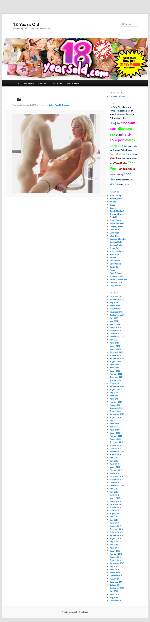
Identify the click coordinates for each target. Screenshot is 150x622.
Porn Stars (42, 83)
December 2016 (116, 529)
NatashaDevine (116, 245)
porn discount (118, 154)
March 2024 (115, 324)
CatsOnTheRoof (117, 211)
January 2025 (115, 308)
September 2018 (117, 485)
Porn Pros (132, 154)
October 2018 (115, 482)
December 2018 (116, 476)
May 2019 (114, 460)
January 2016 (115, 557)
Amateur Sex (122, 114)
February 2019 (116, 470)
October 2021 (115, 383)
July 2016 (114, 541)
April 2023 (114, 342)
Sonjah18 (114, 266)
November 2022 (116, 355)
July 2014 (114, 591)
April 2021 (114, 398)
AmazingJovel (116, 198)
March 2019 (115, 467)
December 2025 (116, 296)
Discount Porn (116, 214)
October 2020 (115, 411)
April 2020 (114, 429)
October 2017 (115, 510)
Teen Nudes (120, 163)
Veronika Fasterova (118, 279)
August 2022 (115, 361)
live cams (128, 146)
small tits (114, 158)
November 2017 (116, 507)
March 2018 (115, 498)
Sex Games (115, 260)
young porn (123, 184)
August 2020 (115, 417)
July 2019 (114, 457)
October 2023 (115, 333)
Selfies (113, 257)
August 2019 (115, 454)
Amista (113, 201)
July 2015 (114, 566)
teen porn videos (126, 168)
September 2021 (117, 386)
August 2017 (115, 513)
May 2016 (114, 544)
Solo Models (57, 83)
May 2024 (114, 321)
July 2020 (114, 420)
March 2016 (115, 550)
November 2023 (116, 330)
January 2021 (115, 404)
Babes (112, 204)
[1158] (55, 153)
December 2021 (116, 377)
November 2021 (116, 380)
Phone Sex (114, 248)
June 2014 (114, 594)
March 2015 (115, 572)
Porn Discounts (117, 251)
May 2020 (114, 426)
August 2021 (115, 389)
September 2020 (117, 414)
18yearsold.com (117, 110)
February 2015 (116, 575)
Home (16, 83)
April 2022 (114, 367)
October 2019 (115, 448)
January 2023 (115, 349)
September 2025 (117, 299)
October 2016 (115, 532)
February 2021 (116, 401)
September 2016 (117, 535)
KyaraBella (114, 229)
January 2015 (115, 578)
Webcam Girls (73, 83)
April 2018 (114, 495)
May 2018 (114, 491)
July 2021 (114, 392)
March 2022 (115, 370)
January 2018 (115, 501)
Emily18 (113, 217)
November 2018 (116, 479)
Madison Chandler (118, 238)
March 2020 (115, 432)
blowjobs (115, 123)
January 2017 (115, 526)
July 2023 (114, 339)
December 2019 (116, 442)
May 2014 (114, 597)
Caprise (113, 207)
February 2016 (116, 553)
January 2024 (115, 327)
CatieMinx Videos (117, 96)
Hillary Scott (115, 220)
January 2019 (115, 473)
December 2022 (116, 352)
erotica (119, 134)
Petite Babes (126, 150)
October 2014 (115, 585)
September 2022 (117, 358)
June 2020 (114, 423)
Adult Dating (115, 195)
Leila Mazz (114, 232)
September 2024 (117, 314)
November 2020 (116, 408)
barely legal (122, 118)
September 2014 (117, 588)
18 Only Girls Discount (121, 107)
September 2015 (117, 563)
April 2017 (114, 522)
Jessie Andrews (117, 223)
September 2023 (117, 336)
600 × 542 (43, 105)
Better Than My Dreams (59, 105)
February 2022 (116, 373)
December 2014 (116, 581)
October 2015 (115, 560)
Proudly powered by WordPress (75, 612)
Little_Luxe (115, 235)
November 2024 (116, 311)
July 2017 (114, 516)
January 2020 (115, 439)
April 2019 (114, 463)
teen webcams (122, 179)
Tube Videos (28, 83)
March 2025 (115, 305)
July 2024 (114, 318)
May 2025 (114, 302)
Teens (112, 269)
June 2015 (114, 569)
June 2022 (114, 364)
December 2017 (116, 504)
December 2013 (116, 600)
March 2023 (115, 346)
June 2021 (114, 395)
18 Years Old (26, 24)
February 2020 (116, 436)
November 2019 (116, 445)
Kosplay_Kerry (116, 226)
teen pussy (116, 174)
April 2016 (114, 547)
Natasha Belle (116, 242)
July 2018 (114, 488)
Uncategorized (116, 276)
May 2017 (114, 519)
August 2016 (115, 538)
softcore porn (125, 158)
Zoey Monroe (115, 285)
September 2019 (117, 451)
